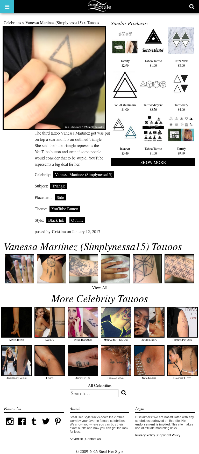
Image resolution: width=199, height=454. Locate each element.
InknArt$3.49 (125, 151)
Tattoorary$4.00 (181, 107)
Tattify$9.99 (181, 151)
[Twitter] (46, 426)
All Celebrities (99, 385)
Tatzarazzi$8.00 (181, 63)
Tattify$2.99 (125, 63)
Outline (77, 220)
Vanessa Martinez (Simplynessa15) (54, 22)
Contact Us (93, 439)
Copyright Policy (168, 435)
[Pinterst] (58, 426)
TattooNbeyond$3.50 (153, 107)
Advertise (76, 439)
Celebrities (12, 22)
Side (60, 197)
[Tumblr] (34, 426)
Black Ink (56, 220)
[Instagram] (10, 426)
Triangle (59, 185)
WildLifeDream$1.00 (125, 107)
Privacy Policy (145, 435)
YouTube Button (64, 208)
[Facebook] (22, 426)
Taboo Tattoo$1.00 (153, 63)
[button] (7, 6)
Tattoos (93, 22)
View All (99, 287)
